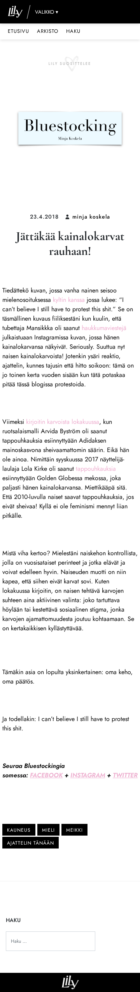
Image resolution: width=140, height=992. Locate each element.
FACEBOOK (46, 775)
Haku (73, 31)
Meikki (74, 830)
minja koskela (91, 217)
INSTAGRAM (87, 775)
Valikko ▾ (46, 12)
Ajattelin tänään (30, 843)
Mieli (48, 830)
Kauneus (19, 830)
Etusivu (18, 31)
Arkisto (47, 31)
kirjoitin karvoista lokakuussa (62, 421)
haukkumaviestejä (104, 327)
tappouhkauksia (96, 468)
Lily (70, 982)
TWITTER (125, 775)
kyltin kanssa (70, 299)
